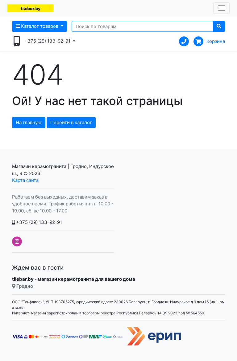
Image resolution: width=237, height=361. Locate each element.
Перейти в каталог (71, 122)
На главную (28, 122)
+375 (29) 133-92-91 (38, 222)
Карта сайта (25, 180)
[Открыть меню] (221, 8)
